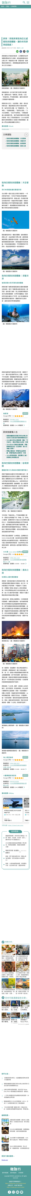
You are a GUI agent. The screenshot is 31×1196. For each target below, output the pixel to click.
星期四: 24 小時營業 (16, 425)
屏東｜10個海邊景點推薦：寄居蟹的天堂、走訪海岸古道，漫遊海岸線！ (16, 864)
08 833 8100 (14, 781)
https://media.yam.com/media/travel (15, 1183)
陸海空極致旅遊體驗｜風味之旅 (16, 146)
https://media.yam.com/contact (15, 1187)
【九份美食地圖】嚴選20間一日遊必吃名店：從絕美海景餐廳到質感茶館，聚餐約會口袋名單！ (16, 1108)
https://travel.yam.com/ (15, 825)
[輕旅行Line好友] (21, 1192)
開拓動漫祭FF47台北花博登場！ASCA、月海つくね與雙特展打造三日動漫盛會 (16, 1102)
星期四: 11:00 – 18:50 (17, 769)
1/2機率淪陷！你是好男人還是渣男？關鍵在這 (15, 1009)
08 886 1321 (14, 419)
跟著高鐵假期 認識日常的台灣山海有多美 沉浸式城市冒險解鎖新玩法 (16, 1084)
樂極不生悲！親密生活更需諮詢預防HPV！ (15, 1021)
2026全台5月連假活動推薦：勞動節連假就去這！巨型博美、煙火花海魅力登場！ (17, 446)
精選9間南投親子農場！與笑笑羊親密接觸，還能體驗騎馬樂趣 (6, 1021)
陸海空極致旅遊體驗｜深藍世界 (16, 141)
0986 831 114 (15, 558)
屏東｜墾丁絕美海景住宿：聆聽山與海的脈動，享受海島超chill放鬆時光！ (16, 858)
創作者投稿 (5, 1172)
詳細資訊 (25, 413)
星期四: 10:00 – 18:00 (17, 563)
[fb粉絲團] (9, 1192)
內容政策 (20, 1172)
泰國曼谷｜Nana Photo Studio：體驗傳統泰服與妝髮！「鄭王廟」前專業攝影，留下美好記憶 (24, 1021)
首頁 (2, 6)
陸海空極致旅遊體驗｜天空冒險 (16, 138)
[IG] (13, 1192)
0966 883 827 (15, 763)
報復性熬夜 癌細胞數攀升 (12, 852)
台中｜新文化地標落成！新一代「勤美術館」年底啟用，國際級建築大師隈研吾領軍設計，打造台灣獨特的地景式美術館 (24, 1009)
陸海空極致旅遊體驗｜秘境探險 (16, 143)
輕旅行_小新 (20, 48)
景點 (7, 6)
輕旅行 (6, 2)
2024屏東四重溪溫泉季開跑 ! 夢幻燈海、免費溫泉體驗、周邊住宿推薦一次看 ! (16, 845)
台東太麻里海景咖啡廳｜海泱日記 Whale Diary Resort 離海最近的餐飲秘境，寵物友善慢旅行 (16, 1091)
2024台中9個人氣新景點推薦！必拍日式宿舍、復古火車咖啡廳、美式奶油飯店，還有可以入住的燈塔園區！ (5, 1009)
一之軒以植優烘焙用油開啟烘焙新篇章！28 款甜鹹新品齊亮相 (16, 1096)
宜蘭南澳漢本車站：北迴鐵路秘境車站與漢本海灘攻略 (16, 1078)
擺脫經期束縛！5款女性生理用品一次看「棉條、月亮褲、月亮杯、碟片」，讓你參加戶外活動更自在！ (16, 837)
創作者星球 (13, 1172)
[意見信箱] (17, 1192)
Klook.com (5, 129)
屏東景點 (14, 6)
